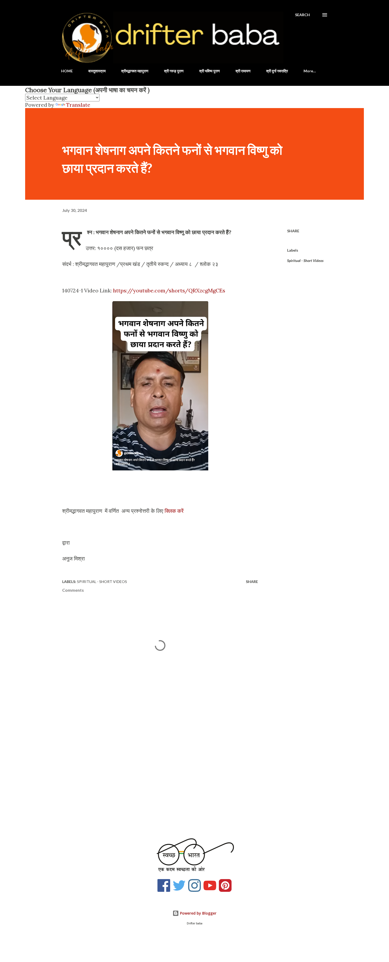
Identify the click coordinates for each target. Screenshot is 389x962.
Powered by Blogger (197, 913)
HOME (67, 71)
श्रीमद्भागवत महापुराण (134, 71)
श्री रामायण (243, 71)
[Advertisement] (151, 767)
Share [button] (293, 231)
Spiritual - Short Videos (305, 260)
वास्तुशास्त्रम (97, 71)
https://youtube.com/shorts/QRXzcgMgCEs (169, 290)
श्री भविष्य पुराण (209, 71)
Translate (78, 104)
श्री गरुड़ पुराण (174, 71)
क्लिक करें (175, 510)
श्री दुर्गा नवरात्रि (277, 71)
